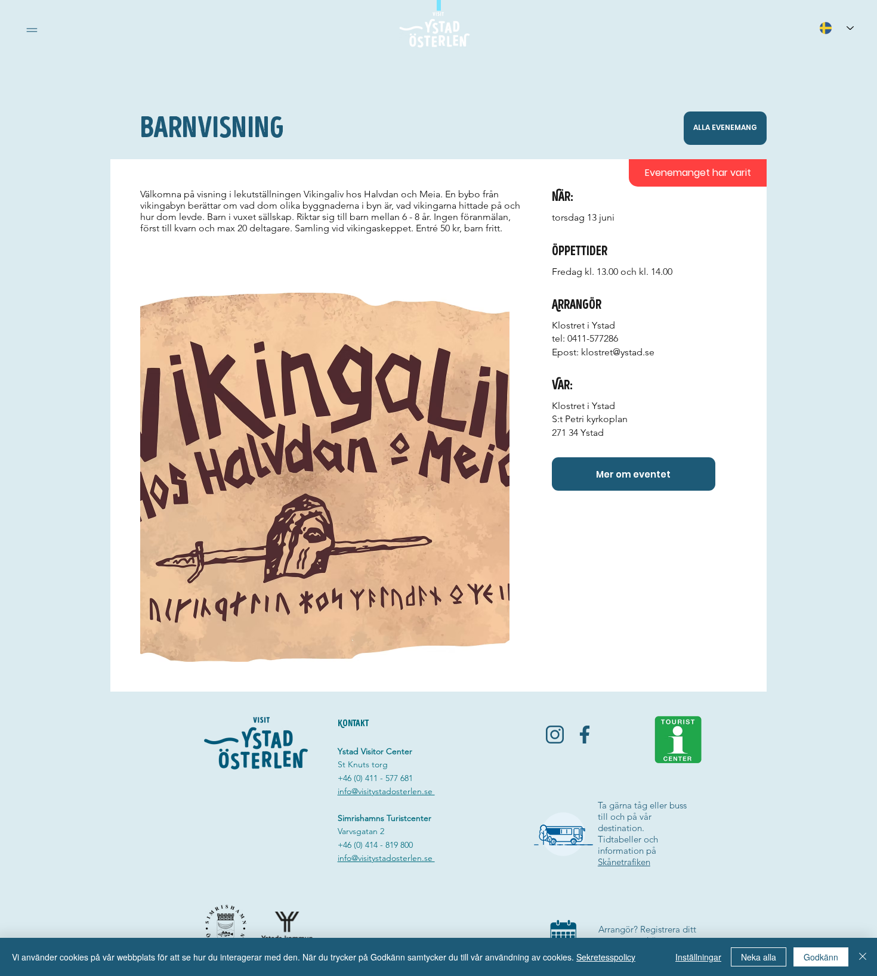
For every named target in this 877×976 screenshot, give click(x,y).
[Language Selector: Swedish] (836, 27)
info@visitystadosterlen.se (386, 791)
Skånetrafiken (624, 861)
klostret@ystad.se (617, 352)
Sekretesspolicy (605, 957)
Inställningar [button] (698, 957)
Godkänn (821, 957)
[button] (32, 30)
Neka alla (758, 957)
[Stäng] (863, 956)
